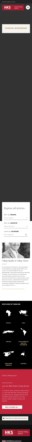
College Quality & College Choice (15, 261)
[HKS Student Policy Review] (13, 7)
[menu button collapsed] (28, 7)
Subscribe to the (16, 418)
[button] (16, 218)
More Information (11, 407)
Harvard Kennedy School (8, 2)
